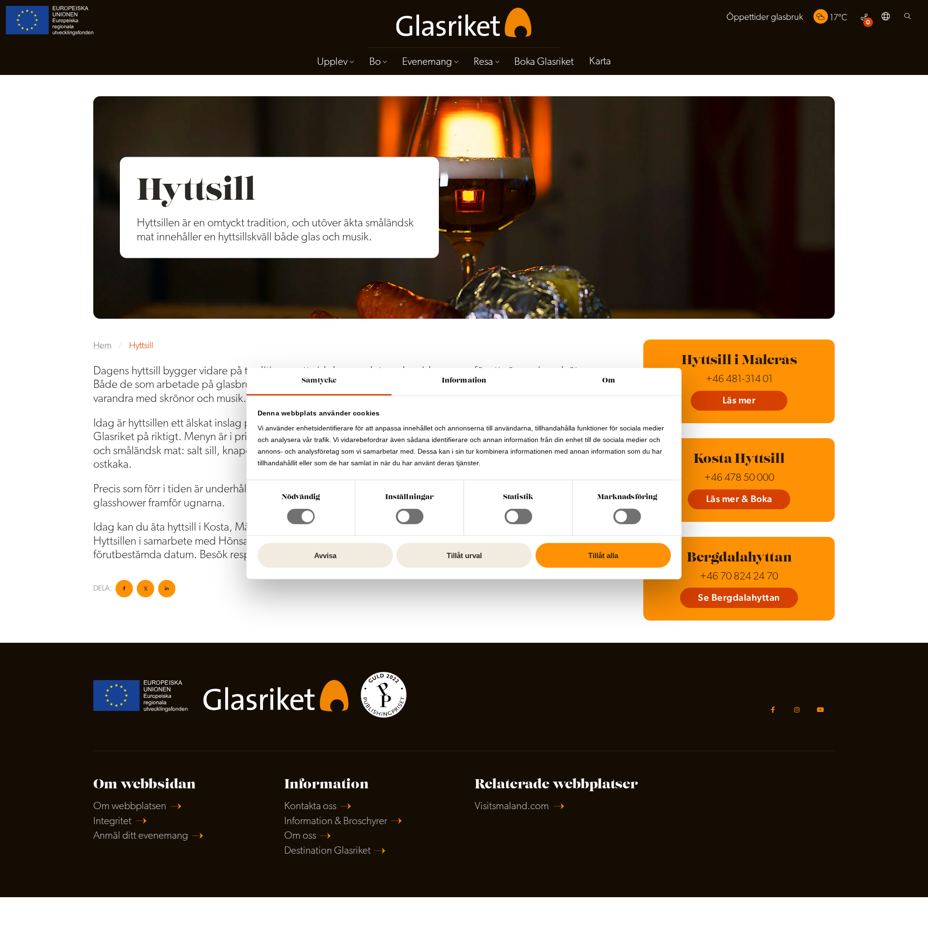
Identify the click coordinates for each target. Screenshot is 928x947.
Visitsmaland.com (512, 806)
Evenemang (427, 62)
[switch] (409, 516)
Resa (483, 62)
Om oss (300, 836)
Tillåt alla (603, 555)
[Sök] (907, 18)
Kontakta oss (310, 806)
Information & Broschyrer (335, 821)
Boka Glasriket (544, 62)
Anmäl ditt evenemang (140, 836)
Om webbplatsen (129, 806)
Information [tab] (464, 381)
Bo (375, 62)
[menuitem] (765, 17)
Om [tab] (608, 381)
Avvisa (325, 555)
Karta (600, 62)
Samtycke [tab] (319, 381)
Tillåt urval (464, 555)
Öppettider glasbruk (764, 17)
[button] (886, 18)
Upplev (332, 62)
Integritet (112, 821)
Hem (102, 346)
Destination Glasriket (327, 851)
